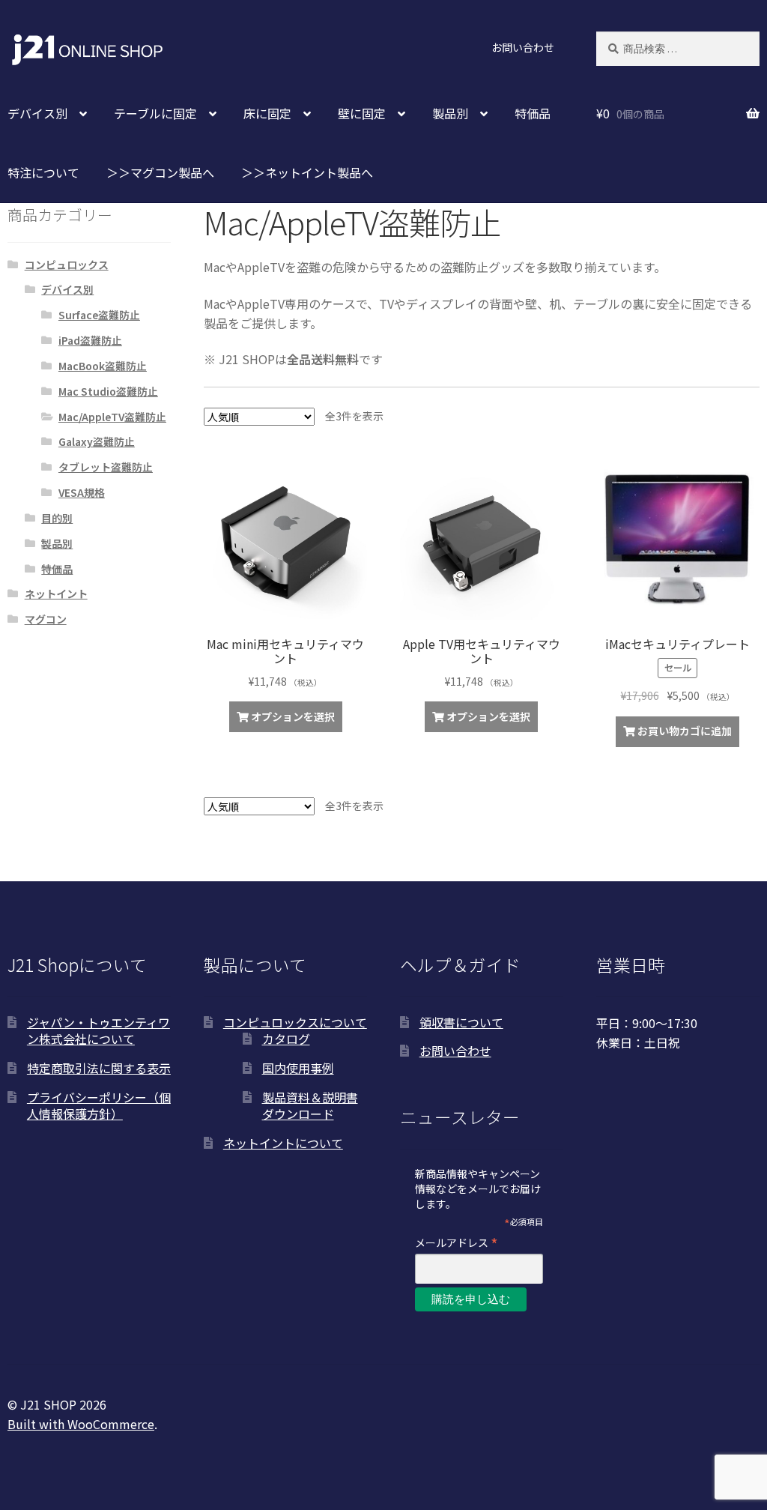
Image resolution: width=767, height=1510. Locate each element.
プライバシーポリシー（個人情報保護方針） (99, 1105)
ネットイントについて (283, 1143)
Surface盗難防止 (99, 314)
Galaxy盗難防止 (96, 441)
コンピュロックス (67, 264)
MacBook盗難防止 (102, 365)
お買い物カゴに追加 (684, 730)
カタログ (286, 1039)
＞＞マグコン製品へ (160, 172)
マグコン (46, 618)
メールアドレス (456, 1242)
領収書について (461, 1022)
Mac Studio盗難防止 (108, 391)
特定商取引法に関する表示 (99, 1068)
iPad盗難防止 (90, 340)
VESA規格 (81, 492)
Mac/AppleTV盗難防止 (112, 416)
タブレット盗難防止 (105, 466)
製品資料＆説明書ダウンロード (310, 1105)
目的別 (57, 517)
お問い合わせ (522, 47)
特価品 (533, 113)
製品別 (57, 543)
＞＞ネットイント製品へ (307, 172)
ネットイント (56, 593)
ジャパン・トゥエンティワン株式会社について (98, 1030)
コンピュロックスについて (295, 1022)
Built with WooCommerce (80, 1424)
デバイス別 (67, 289)
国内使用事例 (298, 1068)
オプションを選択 (293, 716)
